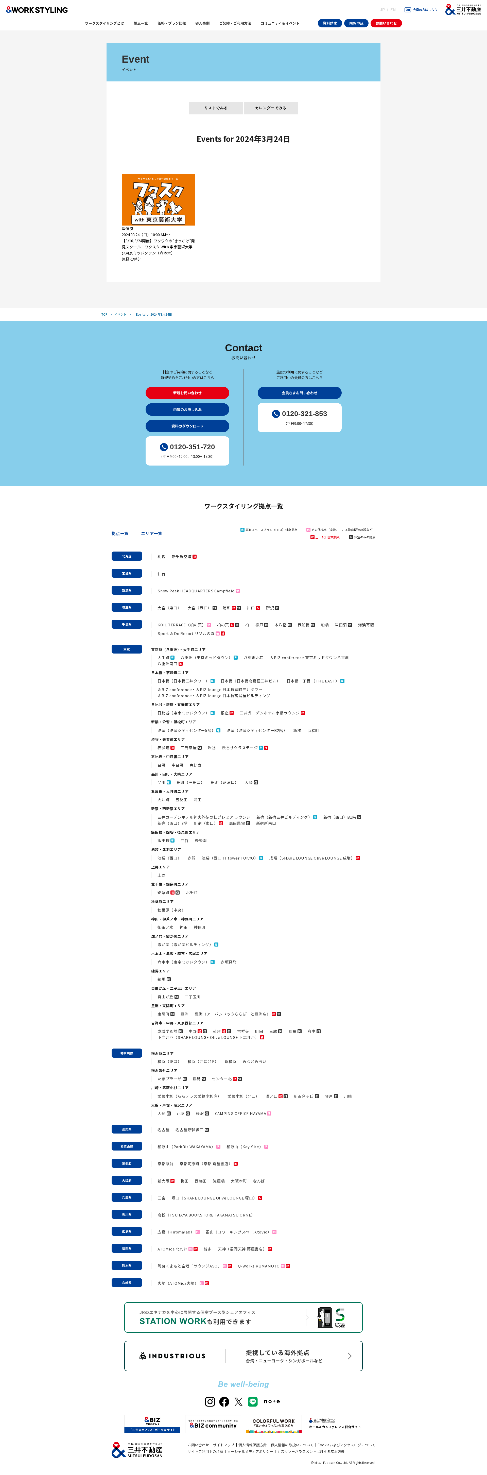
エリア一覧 (151, 533)
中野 (193, 1031)
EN (393, 9)
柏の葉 (223, 624)
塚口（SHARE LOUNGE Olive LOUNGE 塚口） (214, 1197)
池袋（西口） (170, 858)
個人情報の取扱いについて (292, 1444)
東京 (127, 649)
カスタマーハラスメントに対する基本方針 (311, 1451)
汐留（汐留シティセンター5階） (186, 730)
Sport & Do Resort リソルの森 (186, 633)
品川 (162, 782)
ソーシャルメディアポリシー (250, 1451)
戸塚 (181, 1113)
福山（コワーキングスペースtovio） (238, 1231)
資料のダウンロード (187, 425)
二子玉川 (193, 996)
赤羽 (192, 858)
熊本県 (127, 1265)
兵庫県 (127, 1197)
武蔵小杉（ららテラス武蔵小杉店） (189, 1096)
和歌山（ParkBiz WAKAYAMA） (186, 1146)
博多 (208, 1248)
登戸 (329, 1096)
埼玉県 (127, 607)
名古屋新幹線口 (189, 1129)
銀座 (225, 712)
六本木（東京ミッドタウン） (184, 962)
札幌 (162, 556)
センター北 (222, 1078)
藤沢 (200, 1113)
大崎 (249, 782)
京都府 (127, 1163)
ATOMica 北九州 (172, 1248)
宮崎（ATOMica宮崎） (178, 1283)
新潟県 (127, 590)
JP (382, 9)
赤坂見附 (229, 962)
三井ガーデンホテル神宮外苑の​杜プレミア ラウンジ (204, 817)
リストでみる (216, 108)
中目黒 (178, 765)
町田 (259, 1031)
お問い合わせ (386, 23)
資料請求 (330, 23)
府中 (312, 1031)
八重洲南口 (168, 663)
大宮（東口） (170, 607)
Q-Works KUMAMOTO (259, 1265)
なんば (259, 1181)
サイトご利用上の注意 (205, 1451)
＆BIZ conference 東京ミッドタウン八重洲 (309, 657)
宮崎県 (127, 1282)
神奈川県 (126, 1053)
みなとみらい (255, 1061)
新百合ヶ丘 (304, 1096)
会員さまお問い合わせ (299, 392)
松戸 (259, 624)
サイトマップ (223, 1444)
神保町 (200, 927)
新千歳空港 (182, 556)
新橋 (297, 730)
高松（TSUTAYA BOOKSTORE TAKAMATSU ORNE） (206, 1214)
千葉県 (127, 624)
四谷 (185, 840)
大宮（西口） (200, 607)
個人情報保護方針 (252, 1444)
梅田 (185, 1181)
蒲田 (198, 799)
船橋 (325, 624)
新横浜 (230, 1061)
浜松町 (313, 730)
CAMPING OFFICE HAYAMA (240, 1113)
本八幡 (280, 624)
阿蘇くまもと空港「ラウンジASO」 (190, 1265)
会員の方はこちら (425, 9)
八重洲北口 (254, 657)
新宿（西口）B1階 (339, 817)
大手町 (163, 657)
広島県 (127, 1231)
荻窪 (217, 1031)
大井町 (163, 799)
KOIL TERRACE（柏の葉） (182, 624)
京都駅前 (165, 1163)
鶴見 (197, 1078)
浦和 (227, 607)
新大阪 (163, 1181)
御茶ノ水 (165, 927)
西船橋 (304, 624)
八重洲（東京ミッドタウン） (207, 657)
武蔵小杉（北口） (243, 1096)
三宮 (162, 1197)
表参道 (163, 747)
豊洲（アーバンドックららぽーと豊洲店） (233, 1014)
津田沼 (341, 624)
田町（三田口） (191, 782)
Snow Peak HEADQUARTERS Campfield (196, 590)
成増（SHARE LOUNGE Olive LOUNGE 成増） (312, 858)
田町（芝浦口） (225, 782)
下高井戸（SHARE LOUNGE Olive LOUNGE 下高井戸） (208, 1037)
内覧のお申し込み (187, 409)
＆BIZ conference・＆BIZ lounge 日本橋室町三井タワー (210, 689)
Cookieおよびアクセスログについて (346, 1444)
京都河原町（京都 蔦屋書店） (206, 1163)
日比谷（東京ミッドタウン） (184, 712)
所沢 (270, 607)
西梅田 (201, 1181)
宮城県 (127, 573)
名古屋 (163, 1129)
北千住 (192, 892)
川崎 (348, 1096)
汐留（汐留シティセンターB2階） (257, 730)
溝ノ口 (271, 1096)
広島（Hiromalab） (176, 1231)
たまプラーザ (170, 1078)
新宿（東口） (206, 823)
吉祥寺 (243, 1031)
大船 (162, 1113)
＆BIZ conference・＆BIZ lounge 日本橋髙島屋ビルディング (214, 695)
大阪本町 (239, 1181)
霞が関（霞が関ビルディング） (185, 944)
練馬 (162, 979)
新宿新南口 (266, 823)
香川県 (127, 1214)
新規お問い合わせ (187, 392)
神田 (184, 927)
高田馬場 (237, 823)
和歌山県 (126, 1146)
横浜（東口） (170, 1061)
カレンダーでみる (271, 108)
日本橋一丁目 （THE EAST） (313, 680)
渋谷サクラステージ (240, 747)
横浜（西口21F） (203, 1061)
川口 (251, 607)
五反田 (181, 799)
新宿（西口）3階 (173, 823)
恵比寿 (196, 765)
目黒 (162, 765)
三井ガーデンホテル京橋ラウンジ (270, 712)
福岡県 (127, 1248)
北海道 (127, 556)
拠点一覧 (120, 533)
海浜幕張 (366, 624)
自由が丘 (165, 996)
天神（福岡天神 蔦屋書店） (242, 1248)
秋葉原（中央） (171, 910)
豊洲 (185, 1014)
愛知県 (127, 1129)
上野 (162, 875)
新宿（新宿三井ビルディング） (284, 817)
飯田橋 (163, 840)
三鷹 (273, 1031)
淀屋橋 (219, 1181)
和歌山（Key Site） (245, 1146)
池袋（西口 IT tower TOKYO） (230, 858)
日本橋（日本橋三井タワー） (184, 680)
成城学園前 (168, 1031)
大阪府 (127, 1180)
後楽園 (201, 840)
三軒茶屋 (189, 747)
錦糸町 (163, 892)
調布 (292, 1031)
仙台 (162, 573)
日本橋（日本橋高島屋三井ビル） (251, 680)
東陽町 (163, 1014)
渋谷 (212, 747)
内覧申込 (356, 23)
